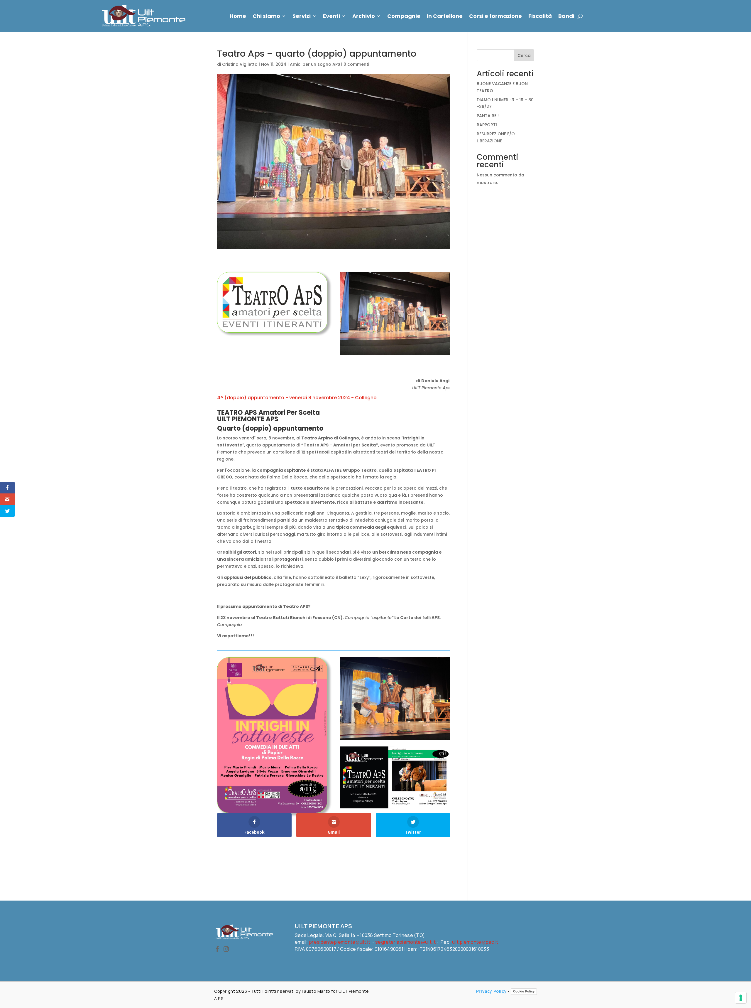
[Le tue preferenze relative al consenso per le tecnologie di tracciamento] (740, 997)
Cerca (524, 55)
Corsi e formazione (495, 16)
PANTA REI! (488, 116)
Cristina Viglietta (240, 64)
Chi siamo (266, 16)
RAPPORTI (487, 125)
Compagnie (403, 16)
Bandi (566, 16)
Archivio (363, 16)
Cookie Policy (524, 991)
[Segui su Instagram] (226, 949)
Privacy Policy (491, 991)
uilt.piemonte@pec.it (475, 942)
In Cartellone (445, 16)
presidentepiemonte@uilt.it (339, 942)
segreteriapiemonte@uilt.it (405, 942)
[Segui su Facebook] (217, 949)
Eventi (331, 16)
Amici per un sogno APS (315, 64)
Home (238, 16)
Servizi (301, 16)
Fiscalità (540, 16)
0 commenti (356, 64)
